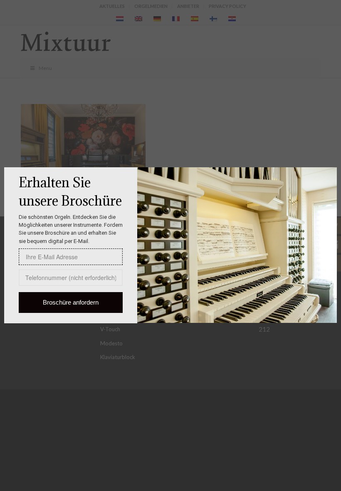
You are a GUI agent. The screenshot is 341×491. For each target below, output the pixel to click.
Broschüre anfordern (71, 302)
